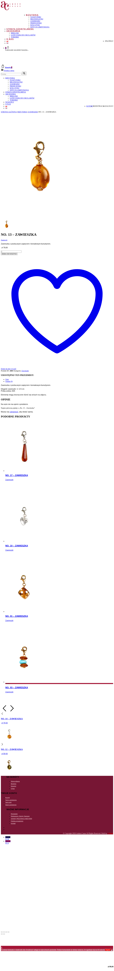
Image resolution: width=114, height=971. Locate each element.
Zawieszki (35, 21)
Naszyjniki (35, 17)
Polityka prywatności (17, 821)
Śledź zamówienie (10, 805)
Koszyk (7, 797)
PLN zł (7, 842)
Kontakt (13, 823)
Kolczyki (35, 25)
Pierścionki (36, 23)
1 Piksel (110, 833)
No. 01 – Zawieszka (16, 616)
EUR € (7, 838)
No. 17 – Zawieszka (16, 475)
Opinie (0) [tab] (9, 381)
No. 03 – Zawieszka (16, 687)
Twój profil (8, 802)
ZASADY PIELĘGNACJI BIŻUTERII (21, 818)
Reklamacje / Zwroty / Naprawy (20, 816)
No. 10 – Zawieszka (16, 545)
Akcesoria (13, 31)
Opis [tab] (7, 379)
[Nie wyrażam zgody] (112, 950)
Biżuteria (32, 15)
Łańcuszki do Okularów (23, 35)
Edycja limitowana (39, 27)
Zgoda (108, 950)
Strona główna (9, 112)
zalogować (14, 412)
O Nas (10, 39)
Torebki (15, 37)
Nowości (9, 102)
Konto (89, 106)
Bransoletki (36, 19)
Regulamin (14, 814)
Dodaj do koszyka (9, 254)
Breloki (15, 33)
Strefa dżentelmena (20, 29)
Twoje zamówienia (11, 800)
